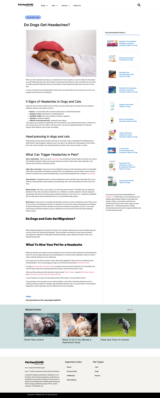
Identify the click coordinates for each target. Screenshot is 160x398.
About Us (77, 5)
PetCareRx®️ (71, 380)
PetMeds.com (110, 197)
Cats (53, 5)
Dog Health (31, 17)
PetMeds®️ (71, 376)
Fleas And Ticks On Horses (115, 339)
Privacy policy (72, 371)
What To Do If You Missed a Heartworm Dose (76, 341)
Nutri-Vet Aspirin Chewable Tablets (43, 266)
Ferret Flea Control (34, 339)
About (69, 367)
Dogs (43, 5)
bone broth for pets (83, 263)
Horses (64, 5)
